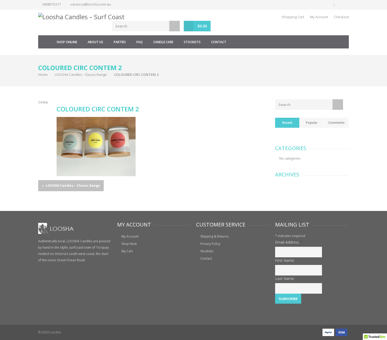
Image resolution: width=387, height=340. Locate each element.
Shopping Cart (292, 16)
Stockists (192, 42)
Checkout (341, 16)
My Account (319, 16)
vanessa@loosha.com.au (90, 4)
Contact (218, 42)
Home (44, 41)
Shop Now (129, 244)
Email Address (288, 242)
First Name (284, 260)
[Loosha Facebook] (334, 4)
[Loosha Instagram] (344, 4)
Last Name (284, 278)
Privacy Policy (210, 244)
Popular (311, 122)
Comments (336, 122)
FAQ (139, 42)
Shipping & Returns (214, 236)
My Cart (127, 251)
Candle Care (163, 42)
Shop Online (67, 42)
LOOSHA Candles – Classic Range (71, 185)
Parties (120, 42)
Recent (287, 122)
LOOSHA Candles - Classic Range (81, 74)
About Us (95, 42)
